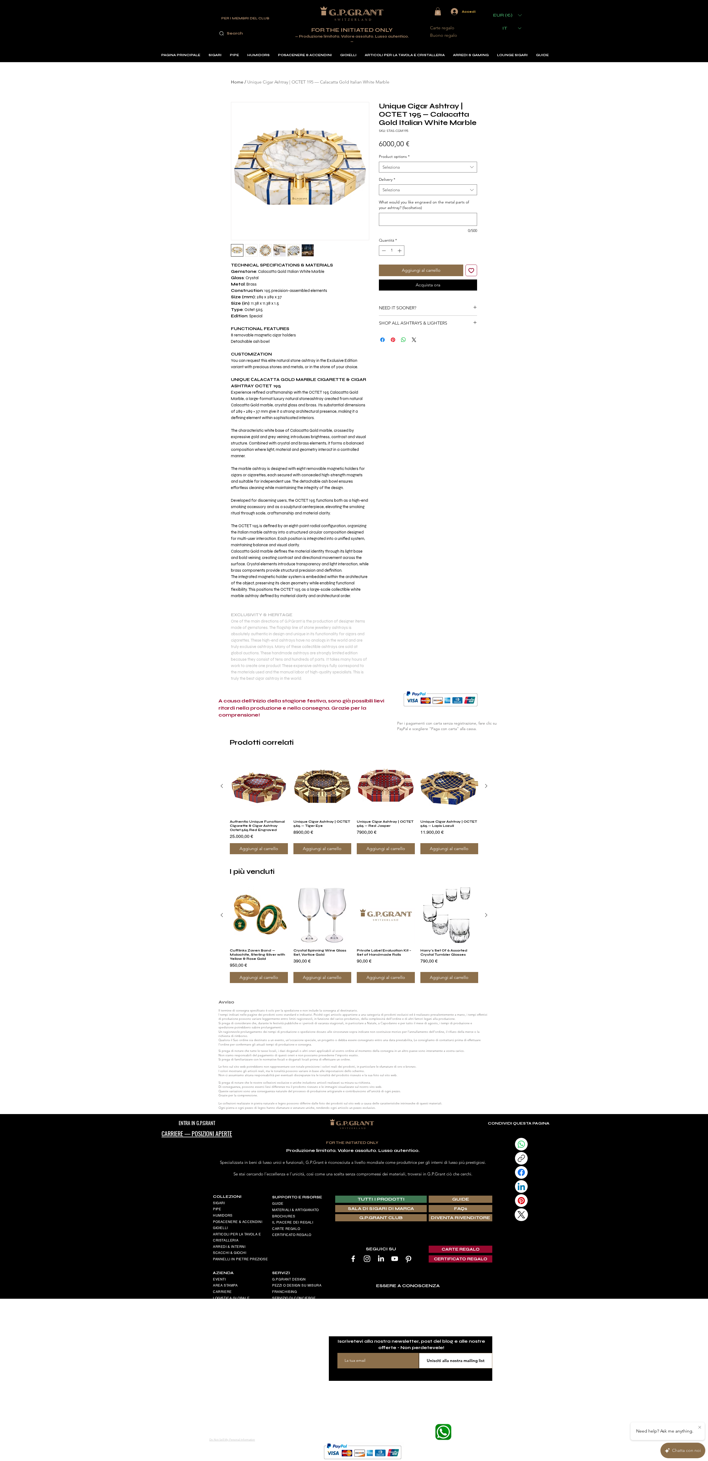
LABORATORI (283, 1335)
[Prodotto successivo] (486, 786)
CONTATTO (222, 1360)
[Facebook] (353, 1258)
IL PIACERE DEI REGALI (292, 1222)
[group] (354, 805)
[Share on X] (414, 336)
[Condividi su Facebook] (382, 336)
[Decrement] (383, 250)
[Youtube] (394, 1258)
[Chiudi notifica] (699, 1427)
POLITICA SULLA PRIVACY (235, 1335)
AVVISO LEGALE (227, 1304)
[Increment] (400, 250)
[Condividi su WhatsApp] (403, 336)
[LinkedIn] (380, 1258)
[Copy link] (521, 1158)
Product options (394, 156)
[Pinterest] (408, 1258)
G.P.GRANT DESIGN (289, 1279)
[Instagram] (367, 1258)
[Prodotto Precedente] (221, 786)
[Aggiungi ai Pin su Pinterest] (393, 336)
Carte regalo (442, 27)
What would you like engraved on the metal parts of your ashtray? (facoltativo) (424, 205)
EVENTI (219, 1279)
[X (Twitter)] (521, 1214)
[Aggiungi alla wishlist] (471, 270)
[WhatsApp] (521, 1144)
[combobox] (428, 167)
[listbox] (507, 15)
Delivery (387, 179)
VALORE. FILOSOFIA (289, 1328)
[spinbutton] (392, 250)
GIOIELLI (220, 1228)
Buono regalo (443, 35)
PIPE (217, 1209)
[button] (437, 11)
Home (237, 82)
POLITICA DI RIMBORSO (233, 1329)
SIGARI (219, 1203)
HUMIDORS (223, 1215)
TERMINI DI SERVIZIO (231, 1323)
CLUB (277, 1304)
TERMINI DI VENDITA (230, 1317)
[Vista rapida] (259, 786)
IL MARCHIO (282, 1322)
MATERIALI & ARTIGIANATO (295, 1210)
